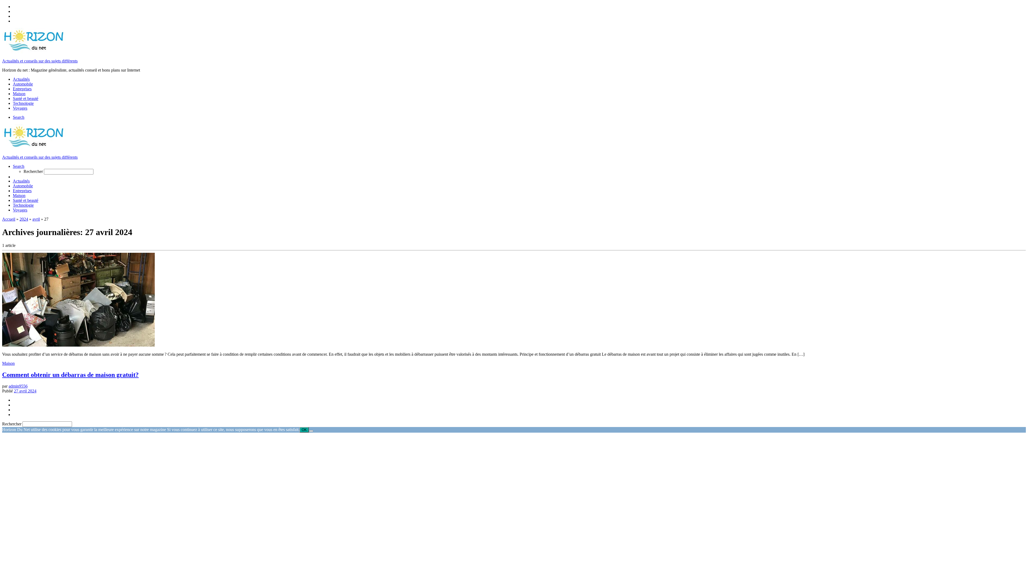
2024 (24, 219)
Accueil (8, 219)
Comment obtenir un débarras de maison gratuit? (70, 374)
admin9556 (18, 386)
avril (36, 219)
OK (304, 430)
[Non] (311, 431)
